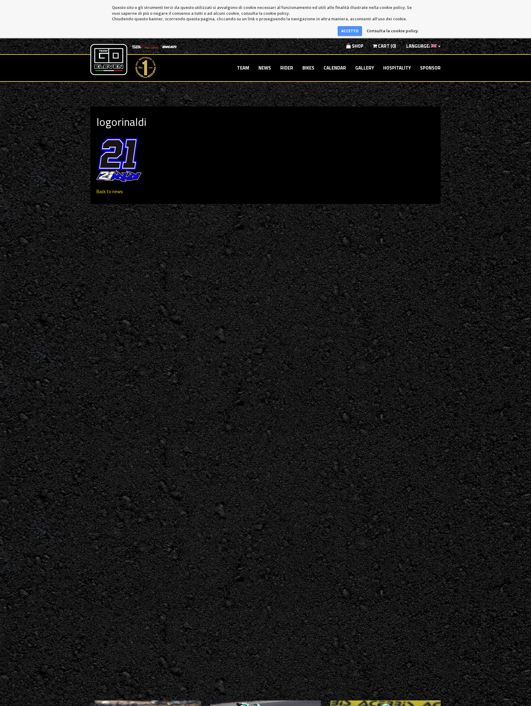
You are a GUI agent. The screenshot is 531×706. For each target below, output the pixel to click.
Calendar (335, 67)
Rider (286, 67)
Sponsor (430, 67)
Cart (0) (386, 46)
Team (243, 67)
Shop (357, 46)
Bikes (308, 67)
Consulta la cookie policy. (393, 31)
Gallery (364, 67)
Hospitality (397, 67)
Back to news (109, 191)
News (264, 67)
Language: (418, 46)
